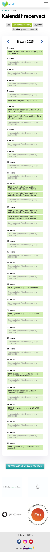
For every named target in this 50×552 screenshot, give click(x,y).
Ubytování (38, 25)
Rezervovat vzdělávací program (25, 466)
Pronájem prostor (20, 29)
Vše (8, 25)
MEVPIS (6, 10)
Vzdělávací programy (22, 25)
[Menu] (46, 3)
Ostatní (33, 29)
